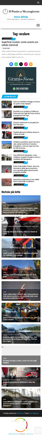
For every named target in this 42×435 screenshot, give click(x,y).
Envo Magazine (34, 413)
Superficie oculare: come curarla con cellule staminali (20, 44)
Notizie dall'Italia (21, 17)
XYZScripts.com (29, 434)
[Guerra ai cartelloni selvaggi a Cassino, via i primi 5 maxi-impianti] (7, 104)
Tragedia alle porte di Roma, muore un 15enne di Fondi (26, 133)
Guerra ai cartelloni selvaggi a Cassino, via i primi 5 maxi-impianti (26, 103)
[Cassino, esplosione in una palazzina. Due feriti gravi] (7, 125)
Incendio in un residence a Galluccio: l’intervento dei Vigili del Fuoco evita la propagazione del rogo (26, 113)
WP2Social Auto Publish (14, 434)
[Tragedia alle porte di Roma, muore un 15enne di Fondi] (7, 135)
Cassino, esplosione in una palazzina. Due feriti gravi (26, 123)
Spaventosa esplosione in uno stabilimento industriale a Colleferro (26, 180)
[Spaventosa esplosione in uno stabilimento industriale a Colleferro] (7, 182)
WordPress (20, 413)
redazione (6, 48)
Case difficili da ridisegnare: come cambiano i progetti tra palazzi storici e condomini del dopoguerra (26, 157)
